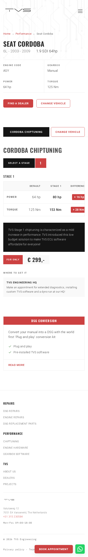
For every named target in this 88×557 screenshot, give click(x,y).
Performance (24, 33)
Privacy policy (14, 549)
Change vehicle (53, 103)
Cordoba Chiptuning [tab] (26, 131)
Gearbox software (16, 454)
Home (7, 33)
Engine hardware (15, 447)
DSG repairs (11, 411)
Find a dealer (18, 103)
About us (9, 471)
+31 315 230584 (13, 516)
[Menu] (80, 11)
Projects (9, 484)
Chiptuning (11, 441)
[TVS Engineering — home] (18, 11)
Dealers (9, 478)
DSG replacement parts (19, 423)
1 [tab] (43, 164)
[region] (44, 198)
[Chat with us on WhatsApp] (80, 549)
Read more (16, 365)
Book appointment (53, 549)
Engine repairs (13, 417)
